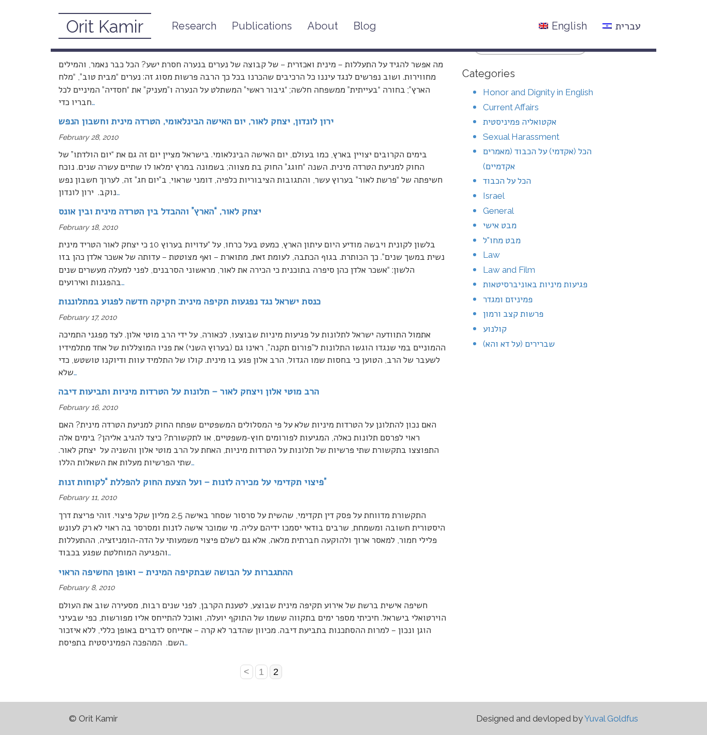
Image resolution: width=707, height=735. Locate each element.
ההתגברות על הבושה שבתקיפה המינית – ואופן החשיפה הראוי (175, 571)
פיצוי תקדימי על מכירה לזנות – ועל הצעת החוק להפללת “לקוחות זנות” (192, 481)
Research (194, 26)
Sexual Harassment (521, 136)
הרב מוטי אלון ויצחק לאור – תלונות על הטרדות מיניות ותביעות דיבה (188, 391)
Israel (494, 195)
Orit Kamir (104, 27)
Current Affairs (511, 107)
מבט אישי (500, 225)
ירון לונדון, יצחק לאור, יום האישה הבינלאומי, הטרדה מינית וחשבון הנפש (196, 120)
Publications (262, 26)
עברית (628, 26)
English (569, 26)
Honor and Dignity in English (538, 92)
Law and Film (509, 269)
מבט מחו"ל (502, 240)
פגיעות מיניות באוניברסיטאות (535, 284)
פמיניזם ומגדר (508, 299)
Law (491, 254)
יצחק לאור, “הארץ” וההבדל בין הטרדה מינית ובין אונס (159, 210)
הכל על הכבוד (507, 180)
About (322, 26)
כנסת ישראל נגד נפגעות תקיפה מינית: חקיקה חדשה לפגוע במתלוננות (189, 301)
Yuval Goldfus (611, 718)
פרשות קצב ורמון (513, 313)
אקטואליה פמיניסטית (519, 121)
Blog (365, 26)
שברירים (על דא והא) (519, 344)
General (498, 210)
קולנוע (495, 329)
